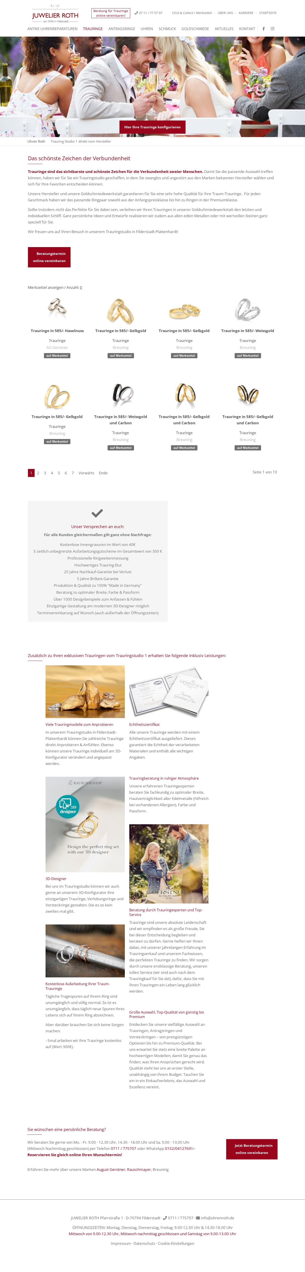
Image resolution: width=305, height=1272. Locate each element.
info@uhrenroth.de (217, 1217)
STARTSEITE (268, 13)
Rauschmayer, (139, 1169)
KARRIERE (246, 13)
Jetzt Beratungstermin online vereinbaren (254, 1149)
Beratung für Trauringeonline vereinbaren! (110, 13)
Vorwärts (86, 472)
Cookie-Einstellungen (176, 1243)
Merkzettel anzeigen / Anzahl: (55, 287)
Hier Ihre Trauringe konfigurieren (152, 127)
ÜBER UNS (225, 13)
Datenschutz (144, 1243)
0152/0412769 (178, 1148)
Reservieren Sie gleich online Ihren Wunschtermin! (74, 1154)
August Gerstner (111, 1169)
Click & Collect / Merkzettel (192, 13)
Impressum (121, 1243)
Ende (103, 472)
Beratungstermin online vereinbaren (49, 257)
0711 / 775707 (123, 1148)
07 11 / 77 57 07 (150, 13)
